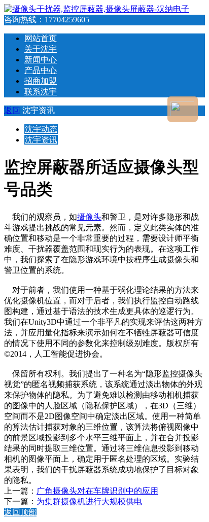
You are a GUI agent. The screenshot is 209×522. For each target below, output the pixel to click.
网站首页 (40, 38)
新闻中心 (40, 59)
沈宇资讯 (41, 139)
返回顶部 (20, 512)
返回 (12, 110)
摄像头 (89, 217)
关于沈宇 (40, 49)
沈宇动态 (41, 129)
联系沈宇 (40, 91)
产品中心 (40, 70)
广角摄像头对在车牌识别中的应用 (97, 490)
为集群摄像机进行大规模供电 (89, 501)
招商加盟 (40, 81)
